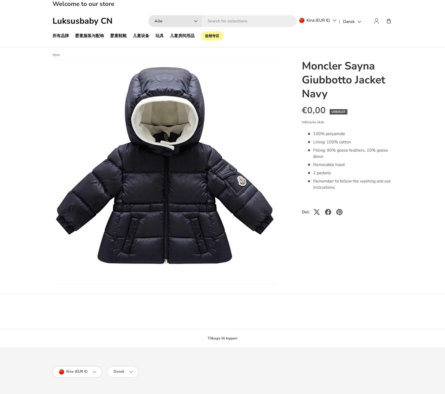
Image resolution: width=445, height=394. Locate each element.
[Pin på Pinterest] (339, 212)
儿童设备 (141, 36)
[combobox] (222, 21)
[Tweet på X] (316, 212)
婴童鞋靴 (118, 36)
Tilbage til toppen (222, 338)
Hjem (56, 54)
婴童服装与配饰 (89, 36)
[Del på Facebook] (328, 212)
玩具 (160, 36)
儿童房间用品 (182, 36)
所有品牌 (61, 36)
